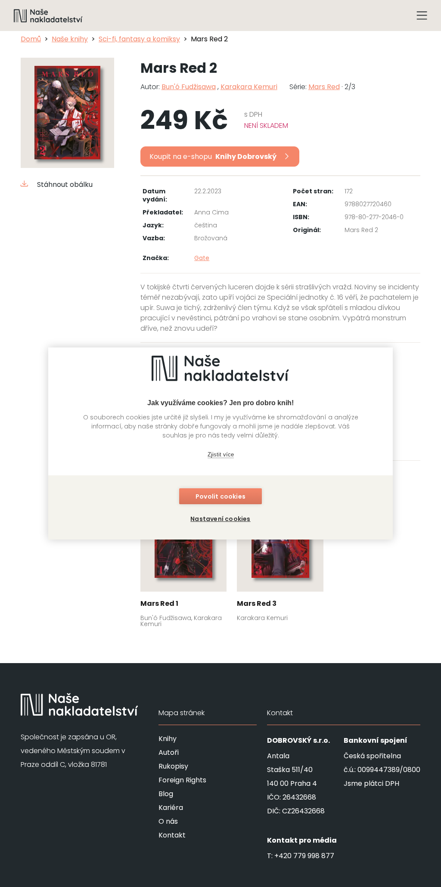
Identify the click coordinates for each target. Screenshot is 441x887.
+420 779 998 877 (304, 856)
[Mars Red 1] (183, 557)
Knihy (167, 739)
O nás (168, 821)
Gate (201, 258)
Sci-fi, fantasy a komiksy (139, 39)
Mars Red (324, 87)
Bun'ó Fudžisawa (188, 87)
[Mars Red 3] (280, 554)
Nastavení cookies (220, 519)
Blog (165, 794)
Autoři (168, 752)
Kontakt (172, 835)
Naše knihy (70, 39)
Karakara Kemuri (248, 87)
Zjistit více (221, 454)
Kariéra (170, 808)
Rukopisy (173, 766)
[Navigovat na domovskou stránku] (48, 15)
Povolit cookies (220, 496)
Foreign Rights (182, 780)
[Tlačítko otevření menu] (422, 15)
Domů (31, 39)
